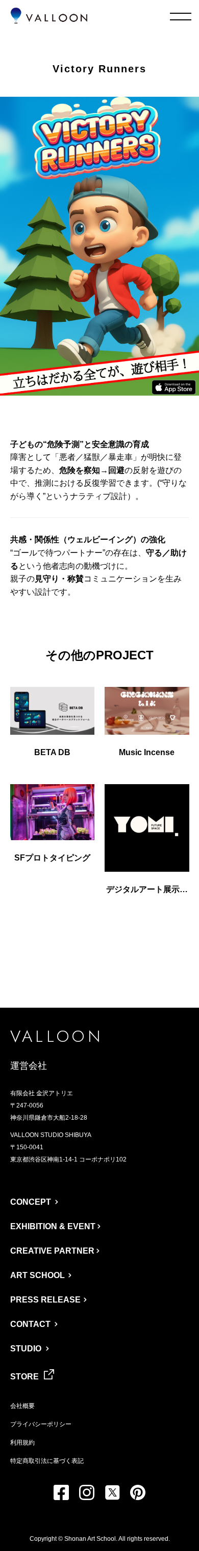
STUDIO (25, 1348)
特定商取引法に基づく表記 (47, 1460)
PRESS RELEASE (45, 1299)
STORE (24, 1376)
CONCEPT (30, 1202)
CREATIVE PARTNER (52, 1251)
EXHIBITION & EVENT (52, 1226)
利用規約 (22, 1442)
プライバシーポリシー (40, 1424)
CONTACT (30, 1324)
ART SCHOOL (37, 1275)
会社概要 (22, 1405)
